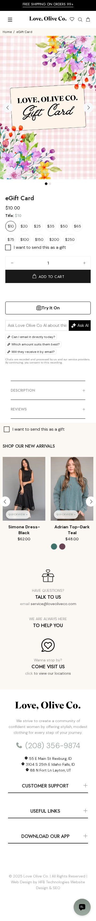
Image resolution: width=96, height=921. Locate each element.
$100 (24, 239)
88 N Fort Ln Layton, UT (50, 770)
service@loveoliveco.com (53, 603)
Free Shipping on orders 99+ (48, 4)
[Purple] (62, 546)
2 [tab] (50, 183)
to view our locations (52, 673)
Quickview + (18, 514)
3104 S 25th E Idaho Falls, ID (50, 764)
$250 (70, 239)
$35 (50, 226)
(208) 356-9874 (51, 746)
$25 (37, 226)
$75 (10, 239)
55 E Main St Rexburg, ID (50, 758)
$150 (39, 239)
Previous (8, 107)
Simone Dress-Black (24, 530)
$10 (11, 226)
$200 (54, 239)
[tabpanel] (48, 107)
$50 (64, 226)
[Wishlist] (72, 20)
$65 (77, 226)
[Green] (54, 546)
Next (88, 107)
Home (7, 32)
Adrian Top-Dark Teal (72, 530)
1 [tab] (46, 183)
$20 (24, 226)
